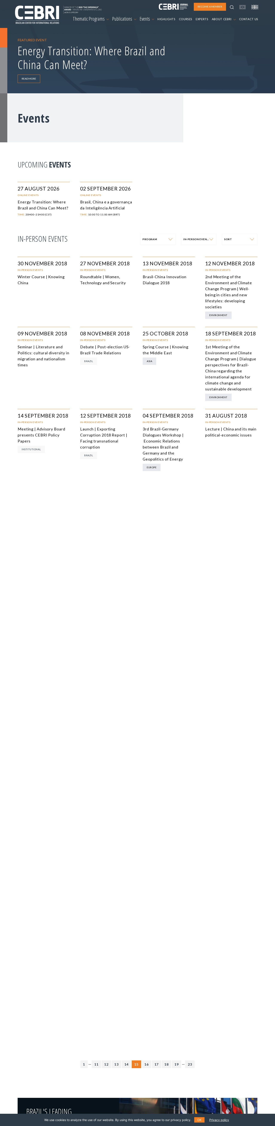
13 (116, 1064)
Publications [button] (122, 18)
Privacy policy (219, 1120)
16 (146, 1064)
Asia (149, 361)
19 (176, 1064)
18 (166, 1064)
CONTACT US (248, 19)
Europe (151, 467)
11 (96, 1064)
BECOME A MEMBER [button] (210, 6)
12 (106, 1064)
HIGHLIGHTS (166, 19)
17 (156, 1064)
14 (126, 1064)
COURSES (185, 19)
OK (199, 1120)
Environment (218, 315)
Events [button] (145, 18)
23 (190, 1064)
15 (136, 1064)
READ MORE (29, 78)
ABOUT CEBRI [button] (222, 19)
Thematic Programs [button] (89, 18)
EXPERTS (202, 19)
